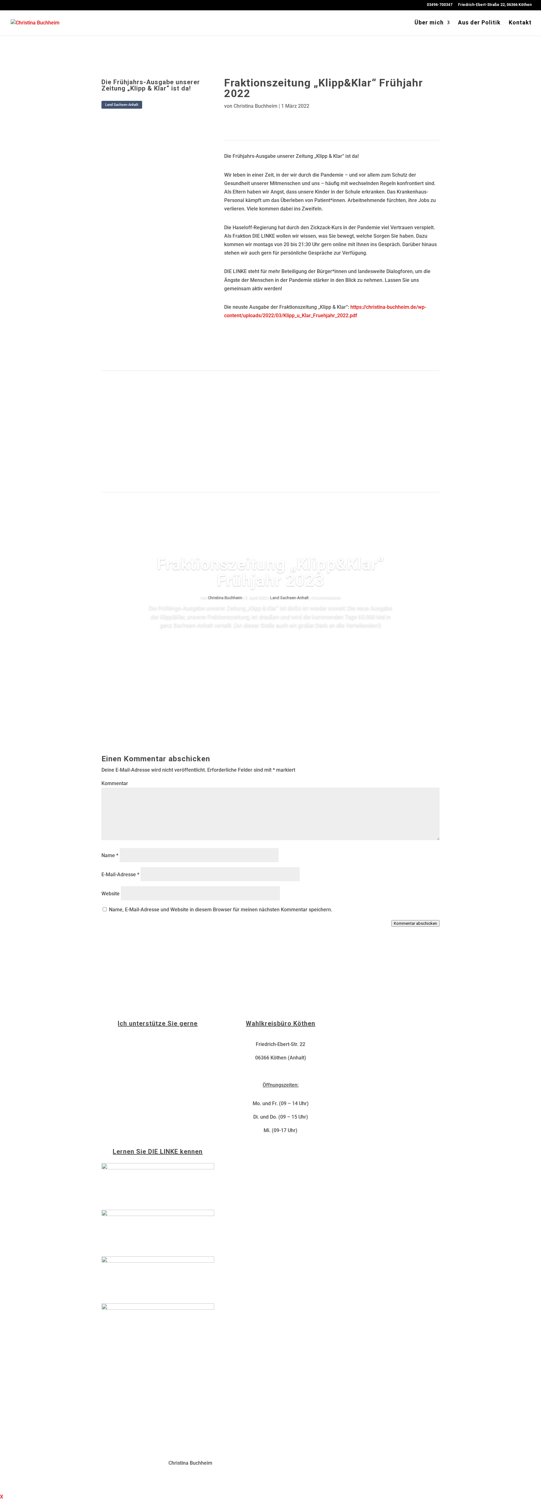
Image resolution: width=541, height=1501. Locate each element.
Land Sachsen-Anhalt (121, 105)
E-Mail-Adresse (120, 874)
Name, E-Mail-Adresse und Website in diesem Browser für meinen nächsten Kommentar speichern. (220, 910)
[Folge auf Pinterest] (272, 120)
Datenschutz (376, 1463)
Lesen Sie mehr (270, 643)
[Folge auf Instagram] (247, 120)
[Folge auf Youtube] (284, 120)
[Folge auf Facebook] (234, 120)
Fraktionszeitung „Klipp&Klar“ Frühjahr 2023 (270, 572)
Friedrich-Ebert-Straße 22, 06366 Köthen (495, 5)
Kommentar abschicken (415, 923)
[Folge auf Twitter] (259, 120)
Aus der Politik (479, 23)
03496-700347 (439, 5)
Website (110, 894)
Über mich (429, 23)
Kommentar (114, 783)
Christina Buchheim (255, 106)
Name (109, 855)
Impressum (342, 1463)
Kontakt (520, 23)
